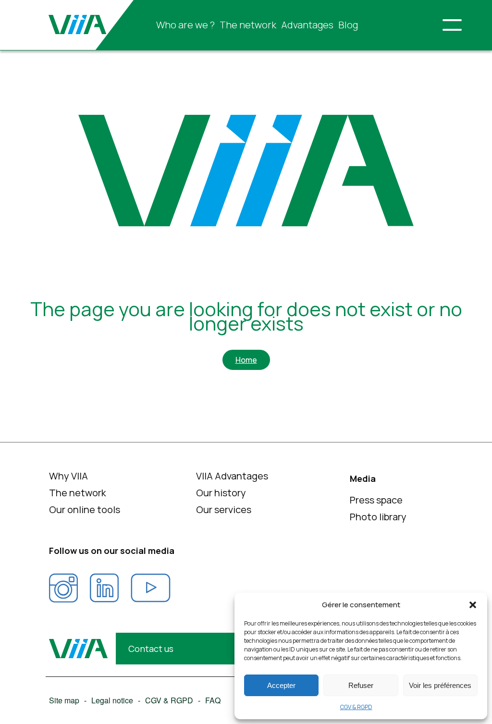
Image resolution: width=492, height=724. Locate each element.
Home (246, 360)
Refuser (360, 685)
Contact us (150, 648)
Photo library (378, 516)
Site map (64, 700)
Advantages (307, 24)
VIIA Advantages (232, 475)
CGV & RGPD (356, 707)
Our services (223, 509)
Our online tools (84, 509)
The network (248, 24)
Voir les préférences (440, 685)
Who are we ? (185, 24)
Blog (348, 24)
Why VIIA (68, 475)
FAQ (213, 700)
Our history (221, 492)
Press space (376, 499)
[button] (473, 605)
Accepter (281, 685)
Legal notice (112, 700)
